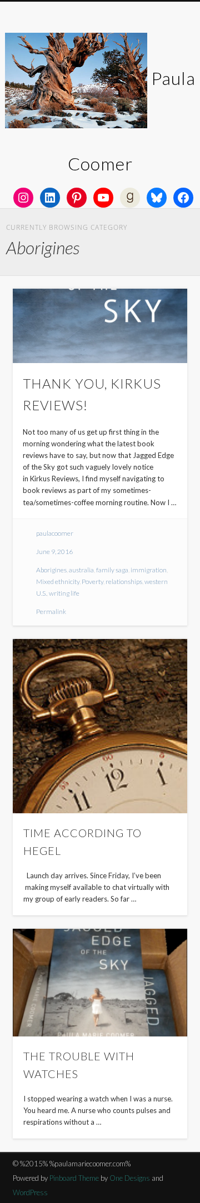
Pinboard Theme (74, 1178)
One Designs (129, 1178)
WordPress (30, 1192)
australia (81, 570)
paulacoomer (54, 533)
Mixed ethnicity (57, 581)
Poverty (92, 581)
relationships (124, 581)
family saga (112, 570)
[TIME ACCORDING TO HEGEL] (100, 726)
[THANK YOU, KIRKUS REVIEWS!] (100, 326)
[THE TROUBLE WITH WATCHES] (100, 982)
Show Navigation (161, 99)
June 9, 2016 (54, 551)
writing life (64, 593)
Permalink (51, 611)
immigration (149, 570)
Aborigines (51, 570)
